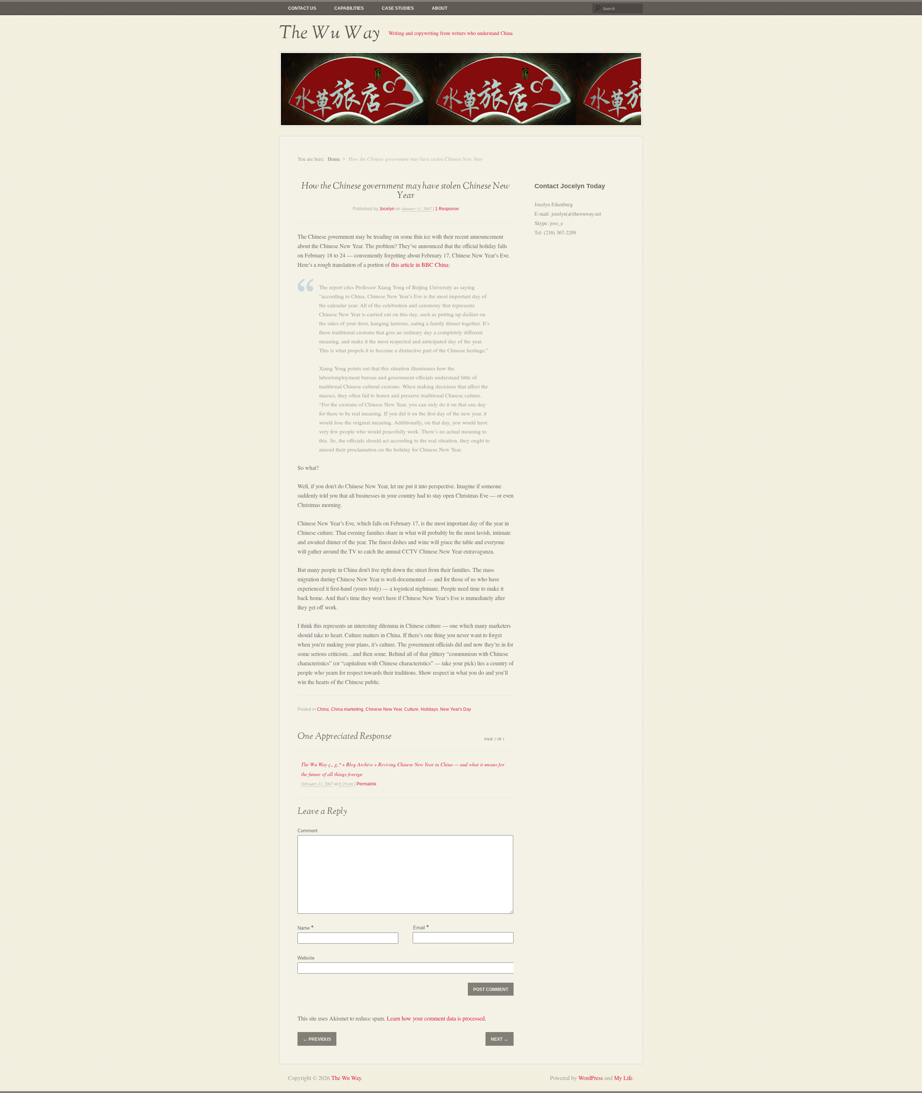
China (323, 709)
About (439, 8)
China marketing (347, 709)
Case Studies (398, 8)
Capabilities (349, 8)
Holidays (429, 709)
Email (421, 927)
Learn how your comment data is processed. (436, 1018)
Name (305, 928)
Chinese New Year (384, 709)
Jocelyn (386, 208)
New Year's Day (455, 709)
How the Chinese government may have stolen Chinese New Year (405, 191)
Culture (411, 709)
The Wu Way (329, 33)
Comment (307, 830)
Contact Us (302, 8)
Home (334, 158)
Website (305, 958)
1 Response (447, 208)
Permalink (366, 783)
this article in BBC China (419, 264)
